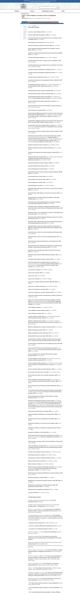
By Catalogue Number (25, 13)
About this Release (25, 27)
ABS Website (48, 1)
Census (32, 11)
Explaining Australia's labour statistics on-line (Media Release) (25, 35)
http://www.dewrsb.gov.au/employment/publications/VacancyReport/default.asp (45, 545)
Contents (24, 29)
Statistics (17, 11)
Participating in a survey (47, 11)
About (63, 11)
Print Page (28, 23)
